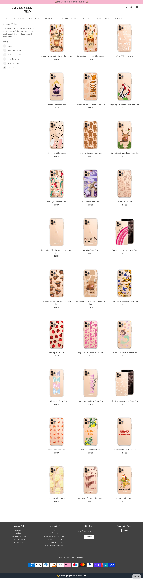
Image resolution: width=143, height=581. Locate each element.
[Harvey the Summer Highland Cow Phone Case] (56, 283)
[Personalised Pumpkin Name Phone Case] (90, 86)
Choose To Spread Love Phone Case (124, 250)
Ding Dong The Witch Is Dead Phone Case (124, 104)
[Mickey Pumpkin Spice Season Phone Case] (56, 38)
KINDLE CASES (34, 18)
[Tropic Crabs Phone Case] (56, 431)
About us (54, 530)
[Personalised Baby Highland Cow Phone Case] (90, 283)
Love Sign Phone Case (90, 250)
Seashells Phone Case (124, 201)
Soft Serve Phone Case (57, 498)
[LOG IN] (131, 6)
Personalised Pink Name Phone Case (90, 401)
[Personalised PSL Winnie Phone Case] (90, 38)
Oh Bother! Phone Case (124, 498)
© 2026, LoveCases (63, 557)
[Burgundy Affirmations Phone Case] (90, 480)
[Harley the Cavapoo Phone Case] (90, 135)
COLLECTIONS (50, 18)
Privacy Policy (19, 542)
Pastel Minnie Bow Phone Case (57, 401)
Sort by (5, 41)
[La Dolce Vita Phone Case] (90, 431)
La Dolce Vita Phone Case (90, 449)
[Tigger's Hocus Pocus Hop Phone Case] (124, 283)
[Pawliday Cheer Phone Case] (56, 183)
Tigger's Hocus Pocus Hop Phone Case (124, 301)
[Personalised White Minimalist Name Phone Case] (56, 232)
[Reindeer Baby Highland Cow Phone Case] (124, 135)
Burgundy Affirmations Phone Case (90, 498)
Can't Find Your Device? (54, 542)
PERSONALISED (103, 18)
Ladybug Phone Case (56, 352)
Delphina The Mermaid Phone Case (124, 352)
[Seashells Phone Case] (124, 183)
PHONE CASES (20, 18)
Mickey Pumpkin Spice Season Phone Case (56, 56)
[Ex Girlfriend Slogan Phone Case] (124, 431)
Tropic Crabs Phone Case (57, 449)
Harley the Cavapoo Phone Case (90, 153)
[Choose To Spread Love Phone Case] (124, 232)
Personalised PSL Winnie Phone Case (90, 56)
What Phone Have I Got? (54, 545)
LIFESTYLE (87, 18)
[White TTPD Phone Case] (124, 38)
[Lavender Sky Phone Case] (90, 183)
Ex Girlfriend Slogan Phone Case (124, 449)
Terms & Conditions (19, 539)
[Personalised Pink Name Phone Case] (90, 383)
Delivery (19, 533)
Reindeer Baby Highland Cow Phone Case (124, 153)
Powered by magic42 (78, 557)
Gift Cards (54, 533)
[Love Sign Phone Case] (90, 232)
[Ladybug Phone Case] (56, 334)
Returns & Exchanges (19, 536)
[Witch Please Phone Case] (56, 86)
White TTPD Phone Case (124, 56)
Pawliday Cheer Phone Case (57, 201)
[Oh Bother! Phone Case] (124, 480)
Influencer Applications (54, 539)
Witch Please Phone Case (57, 104)
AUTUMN (118, 18)
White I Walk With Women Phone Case (124, 401)
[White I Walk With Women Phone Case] (124, 383)
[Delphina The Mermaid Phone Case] (124, 334)
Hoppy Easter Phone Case (56, 153)
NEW (8, 18)
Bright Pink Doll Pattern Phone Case (90, 352)
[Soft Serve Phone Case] (56, 480)
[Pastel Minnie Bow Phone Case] (56, 383)
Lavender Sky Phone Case (90, 201)
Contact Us (19, 530)
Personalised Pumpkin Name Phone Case (90, 104)
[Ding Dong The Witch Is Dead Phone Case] (124, 86)
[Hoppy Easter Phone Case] (56, 135)
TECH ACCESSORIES (69, 18)
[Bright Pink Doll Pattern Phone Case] (90, 334)
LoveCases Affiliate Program (54, 536)
